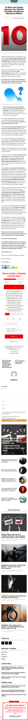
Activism (3, 563)
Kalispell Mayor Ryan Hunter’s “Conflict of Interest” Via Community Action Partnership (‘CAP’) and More (14, 444)
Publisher (8, 18)
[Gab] (6, 642)
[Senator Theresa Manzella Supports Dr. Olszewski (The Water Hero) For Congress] (23, 499)
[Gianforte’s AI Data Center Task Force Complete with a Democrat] (23, 470)
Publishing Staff (6, 453)
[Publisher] (14, 374)
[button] (2, 2)
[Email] (13, 267)
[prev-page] (22, 427)
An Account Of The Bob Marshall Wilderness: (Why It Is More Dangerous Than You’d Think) (13, 690)
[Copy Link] (16, 267)
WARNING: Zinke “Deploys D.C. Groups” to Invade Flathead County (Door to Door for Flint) (8, 480)
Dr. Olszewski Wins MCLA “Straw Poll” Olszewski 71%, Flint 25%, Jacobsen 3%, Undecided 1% (9, 489)
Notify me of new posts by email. (9, 418)
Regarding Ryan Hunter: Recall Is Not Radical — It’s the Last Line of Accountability (9, 461)
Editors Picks (4, 532)
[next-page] (24, 427)
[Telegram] (8, 267)
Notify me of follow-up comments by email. (11, 416)
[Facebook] (2, 267)
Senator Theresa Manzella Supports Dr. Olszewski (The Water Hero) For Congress (9, 499)
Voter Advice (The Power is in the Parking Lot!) (20, 362)
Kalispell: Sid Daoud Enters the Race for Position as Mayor (14, 695)
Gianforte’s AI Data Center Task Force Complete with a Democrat (9, 470)
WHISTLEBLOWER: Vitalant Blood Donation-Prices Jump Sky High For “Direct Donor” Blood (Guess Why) (7, 364)
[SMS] (11, 267)
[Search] (26, 2)
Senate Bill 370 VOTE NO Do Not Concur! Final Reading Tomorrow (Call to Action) (13, 686)
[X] (5, 267)
